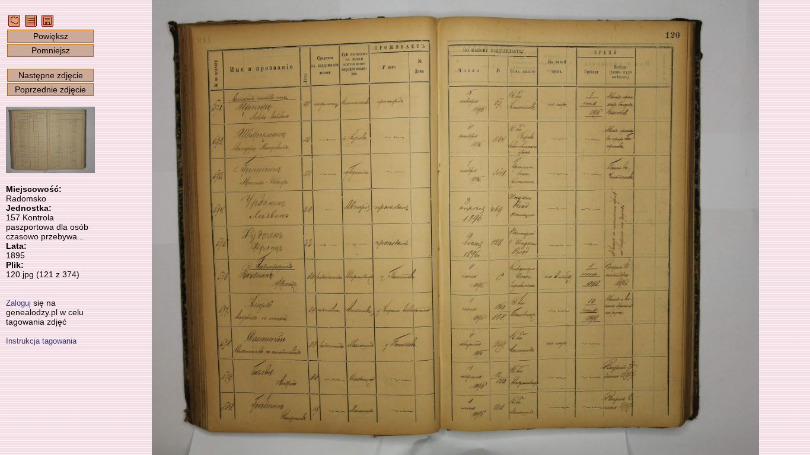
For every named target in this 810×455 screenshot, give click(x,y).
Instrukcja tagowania (41, 341)
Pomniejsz (50, 50)
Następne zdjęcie (50, 75)
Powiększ (50, 36)
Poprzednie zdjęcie (50, 89)
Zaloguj (18, 303)
